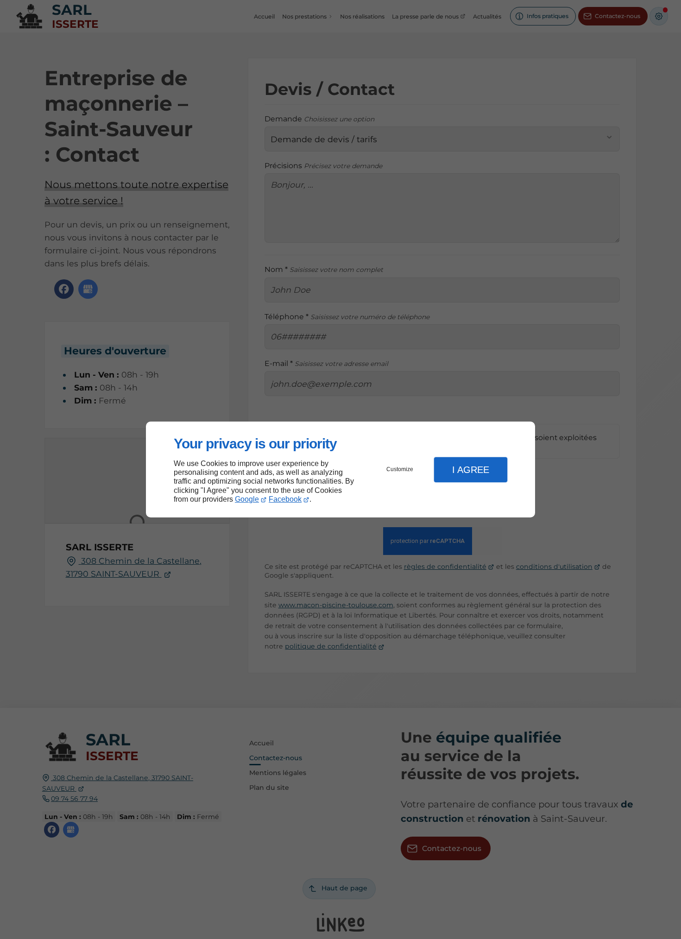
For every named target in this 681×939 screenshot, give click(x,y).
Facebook (285, 499)
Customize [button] (399, 469)
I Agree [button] (470, 470)
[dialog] (340, 469)
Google (247, 499)
